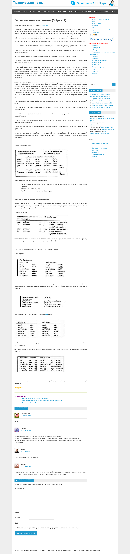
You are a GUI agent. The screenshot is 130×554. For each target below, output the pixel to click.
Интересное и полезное (99, 60)
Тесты (94, 28)
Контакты (97, 11)
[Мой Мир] (96, 34)
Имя (17, 512)
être (46, 314)
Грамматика (61, 11)
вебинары (95, 50)
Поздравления (96, 62)
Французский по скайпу (32, 11)
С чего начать (96, 32)
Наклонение (44, 25)
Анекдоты (95, 56)
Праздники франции (98, 67)
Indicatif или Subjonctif (29, 403)
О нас (114, 11)
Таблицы (94, 156)
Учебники (95, 45)
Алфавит (94, 146)
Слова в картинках (98, 154)
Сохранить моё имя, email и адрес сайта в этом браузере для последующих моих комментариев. (49, 528)
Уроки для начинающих (99, 148)
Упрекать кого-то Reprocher (101, 99)
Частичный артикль (106, 127)
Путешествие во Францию (100, 144)
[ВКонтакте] (90, 34)
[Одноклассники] (94, 34)
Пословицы (95, 65)
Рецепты (95, 71)
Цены (106, 11)
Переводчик (86, 11)
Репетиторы (49, 11)
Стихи (93, 69)
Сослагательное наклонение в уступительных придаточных (42, 401)
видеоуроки (96, 48)
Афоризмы (95, 58)
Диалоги (94, 21)
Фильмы (94, 73)
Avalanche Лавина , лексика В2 (102, 103)
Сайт (16, 523)
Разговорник (74, 11)
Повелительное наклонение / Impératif (35, 398)
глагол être (95, 152)
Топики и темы (96, 23)
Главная (17, 11)
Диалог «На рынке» (107, 129)
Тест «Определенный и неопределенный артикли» (102, 119)
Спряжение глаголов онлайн (101, 30)
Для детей (95, 150)
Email (17, 518)
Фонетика (95, 26)
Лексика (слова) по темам (100, 19)
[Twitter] (92, 34)
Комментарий (19, 488)
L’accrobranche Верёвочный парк (102, 101)
